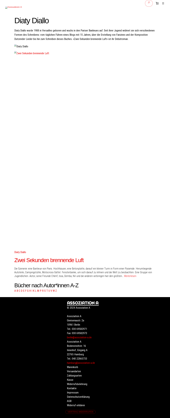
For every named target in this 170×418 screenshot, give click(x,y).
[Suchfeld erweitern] (149, 3)
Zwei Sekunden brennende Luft (49, 260)
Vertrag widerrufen (80, 412)
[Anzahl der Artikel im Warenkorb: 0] (157, 3)
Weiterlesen (130, 276)
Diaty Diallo (20, 252)
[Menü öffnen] (163, 3)
